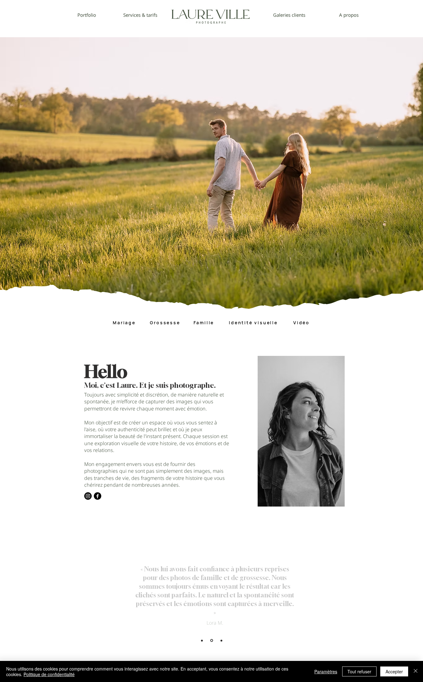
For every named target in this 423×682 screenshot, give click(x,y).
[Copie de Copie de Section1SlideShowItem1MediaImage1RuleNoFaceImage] (221, 640)
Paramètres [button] (325, 671)
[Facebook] (97, 496)
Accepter (394, 671)
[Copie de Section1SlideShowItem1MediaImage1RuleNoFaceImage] (211, 640)
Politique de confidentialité (49, 674)
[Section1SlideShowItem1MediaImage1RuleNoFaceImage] (202, 640)
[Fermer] (415, 671)
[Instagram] (88, 496)
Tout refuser (359, 671)
